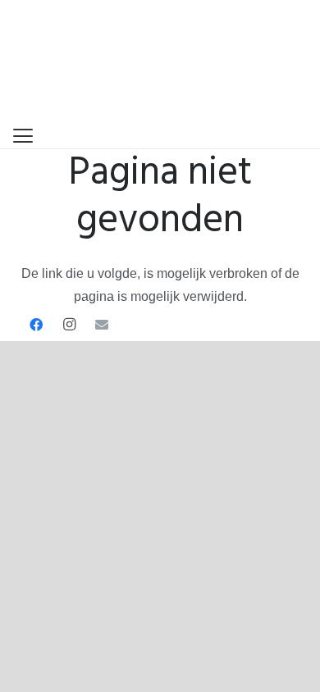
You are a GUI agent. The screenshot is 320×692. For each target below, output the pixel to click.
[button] (22, 136)
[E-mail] (101, 324)
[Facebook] (36, 324)
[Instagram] (69, 324)
